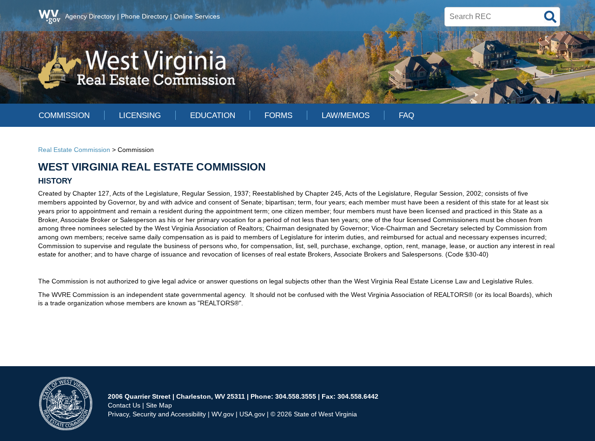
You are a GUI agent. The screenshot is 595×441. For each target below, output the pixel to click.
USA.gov (252, 414)
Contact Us (124, 405)
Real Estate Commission (74, 149)
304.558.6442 (357, 396)
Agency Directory (90, 16)
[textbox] (502, 16)
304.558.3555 (295, 396)
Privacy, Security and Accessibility (157, 414)
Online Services (197, 16)
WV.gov (223, 414)
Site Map (159, 405)
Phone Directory (144, 16)
